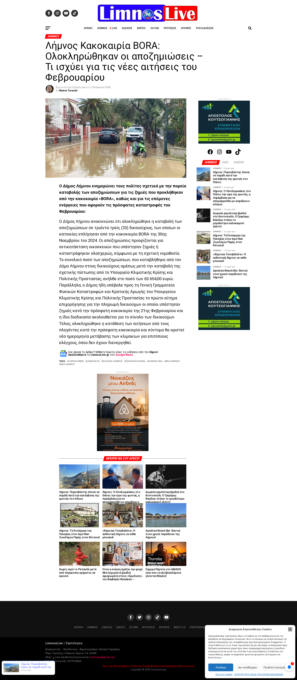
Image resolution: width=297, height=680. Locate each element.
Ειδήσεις (127, 28)
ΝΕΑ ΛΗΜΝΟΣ (173, 361)
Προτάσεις (170, 28)
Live (114, 28)
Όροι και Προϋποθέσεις (116, 666)
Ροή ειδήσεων (204, 28)
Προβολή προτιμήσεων (276, 667)
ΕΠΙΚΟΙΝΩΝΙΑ (197, 627)
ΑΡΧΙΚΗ (88, 28)
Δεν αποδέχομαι (247, 667)
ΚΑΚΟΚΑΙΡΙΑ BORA (135, 361)
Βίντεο (141, 28)
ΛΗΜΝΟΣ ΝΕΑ (155, 361)
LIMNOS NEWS (76, 361)
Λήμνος (102, 28)
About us (180, 627)
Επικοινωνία (187, 666)
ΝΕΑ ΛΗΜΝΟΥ (67, 364)
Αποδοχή (221, 667)
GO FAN (154, 28)
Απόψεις (186, 28)
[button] (290, 629)
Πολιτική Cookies (224, 674)
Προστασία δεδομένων (166, 666)
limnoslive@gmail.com (102, 657)
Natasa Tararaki (68, 90)
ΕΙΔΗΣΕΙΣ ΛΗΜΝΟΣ (113, 361)
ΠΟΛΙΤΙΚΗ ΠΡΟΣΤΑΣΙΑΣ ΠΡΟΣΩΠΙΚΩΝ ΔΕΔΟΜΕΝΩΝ (258, 674)
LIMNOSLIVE (93, 361)
